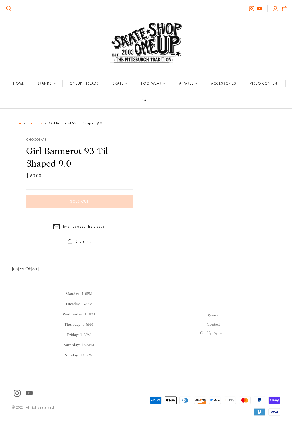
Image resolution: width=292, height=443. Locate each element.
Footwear (151, 83)
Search (213, 316)
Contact (213, 324)
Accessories (223, 83)
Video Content (264, 83)
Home (18, 83)
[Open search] (9, 8)
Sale (146, 100)
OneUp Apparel (213, 333)
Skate (118, 83)
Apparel (186, 83)
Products (35, 123)
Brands (45, 83)
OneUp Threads (84, 83)
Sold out (79, 202)
